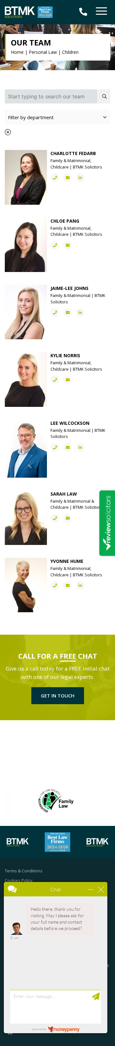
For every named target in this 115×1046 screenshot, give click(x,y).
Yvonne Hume (66, 561)
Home (17, 52)
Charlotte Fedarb (73, 153)
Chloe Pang (64, 221)
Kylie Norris (65, 355)
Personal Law (43, 52)
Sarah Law (63, 494)
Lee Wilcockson (69, 423)
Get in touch (57, 695)
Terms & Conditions (23, 871)
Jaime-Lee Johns (69, 288)
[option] (57, 801)
